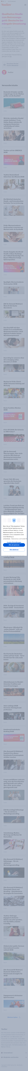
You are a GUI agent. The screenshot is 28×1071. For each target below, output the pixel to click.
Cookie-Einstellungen (14, 542)
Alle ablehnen (14, 549)
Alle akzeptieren (14, 545)
